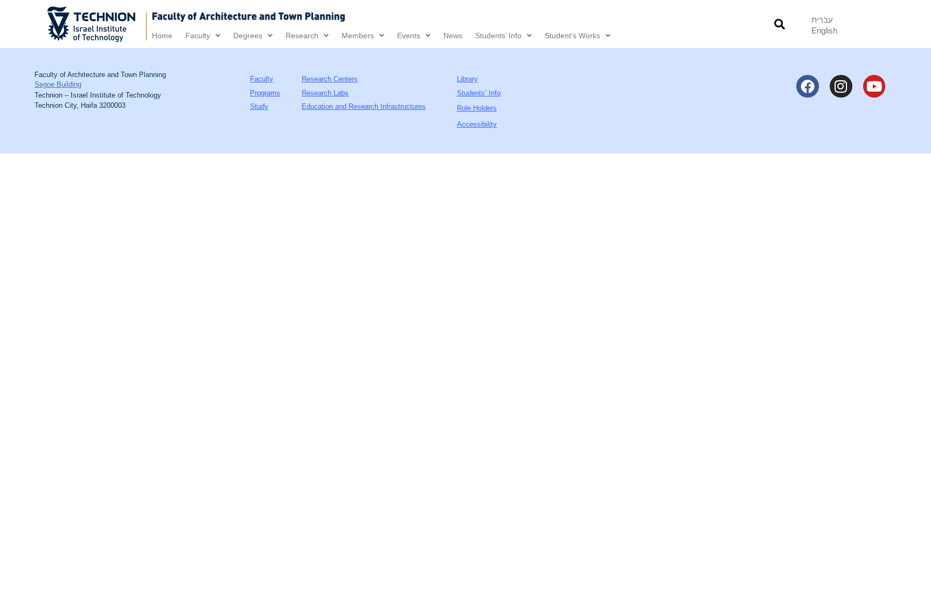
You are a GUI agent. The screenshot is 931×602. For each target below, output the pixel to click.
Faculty (197, 35)
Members (358, 35)
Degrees (247, 35)
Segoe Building (57, 84)
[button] (780, 24)
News (452, 35)
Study (259, 106)
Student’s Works (572, 35)
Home (162, 35)
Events (408, 35)
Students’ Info (498, 35)
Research (302, 35)
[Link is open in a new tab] (97, 24)
